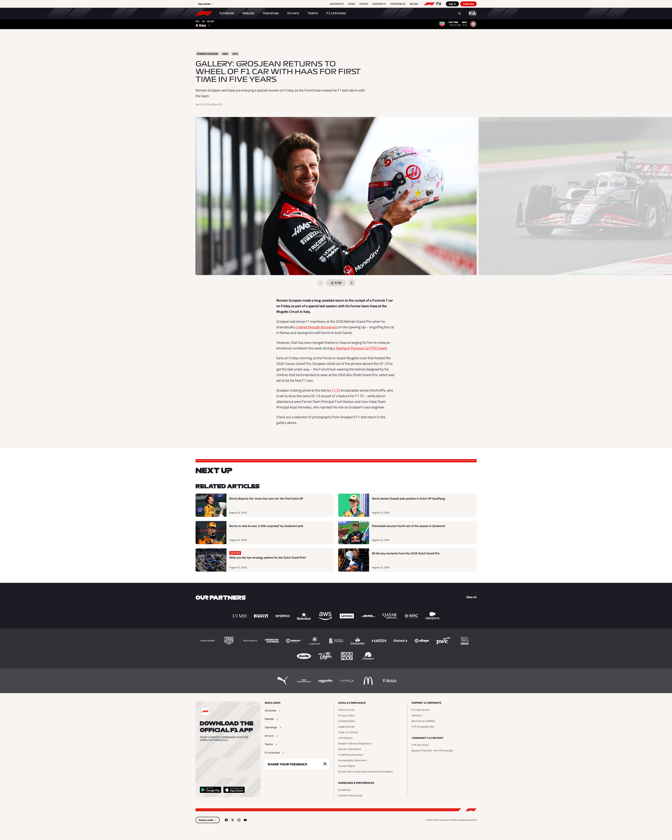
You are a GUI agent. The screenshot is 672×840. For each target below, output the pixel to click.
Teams (312, 13)
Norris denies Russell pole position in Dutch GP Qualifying (408, 498)
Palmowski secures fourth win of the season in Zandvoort (408, 526)
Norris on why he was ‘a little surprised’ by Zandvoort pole (266, 526)
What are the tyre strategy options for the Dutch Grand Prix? (267, 557)
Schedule (226, 13)
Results (248, 13)
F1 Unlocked (336, 13)
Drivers (293, 13)
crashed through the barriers (317, 327)
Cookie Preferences (350, 796)
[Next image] (351, 282)
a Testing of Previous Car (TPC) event (360, 348)
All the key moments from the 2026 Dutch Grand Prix (406, 553)
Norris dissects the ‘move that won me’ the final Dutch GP (266, 498)
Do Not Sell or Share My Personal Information (365, 772)
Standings (271, 13)
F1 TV (336, 390)
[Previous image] (320, 282)
